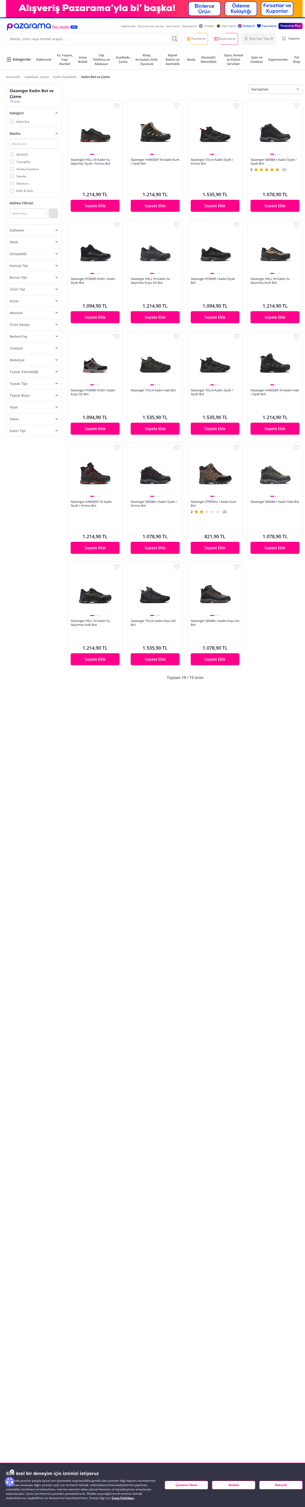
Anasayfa (13, 77)
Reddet (234, 1485)
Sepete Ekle (95, 205)
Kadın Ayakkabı (65, 77)
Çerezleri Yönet (186, 1485)
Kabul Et (281, 1485)
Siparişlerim (189, 26)
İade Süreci (173, 26)
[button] (29, 26)
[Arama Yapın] (174, 38)
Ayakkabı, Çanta (37, 77)
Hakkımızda (128, 26)
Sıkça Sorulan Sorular (150, 26)
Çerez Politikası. (123, 1498)
